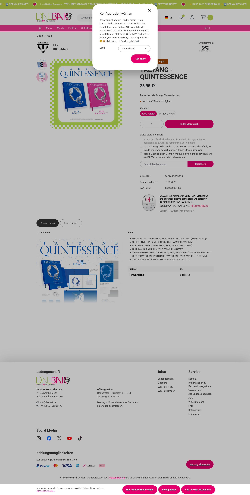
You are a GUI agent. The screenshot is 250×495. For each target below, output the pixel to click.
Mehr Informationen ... (45, 491)
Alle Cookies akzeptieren (198, 489)
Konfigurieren (169, 489)
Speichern (140, 58)
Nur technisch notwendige (140, 489)
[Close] (149, 10)
